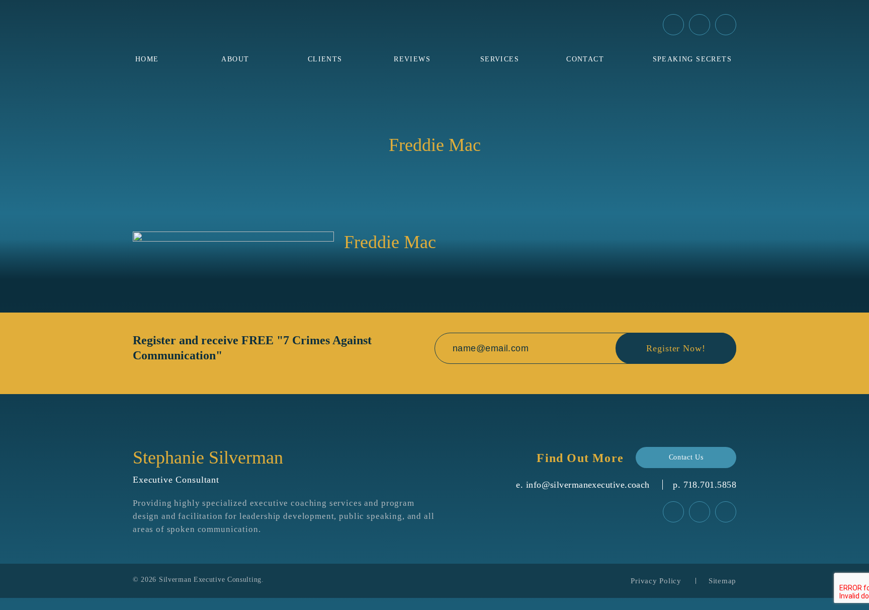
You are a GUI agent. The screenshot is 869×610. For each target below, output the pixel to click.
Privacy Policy (656, 581)
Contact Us (686, 457)
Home (147, 59)
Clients (325, 59)
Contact (585, 59)
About (235, 59)
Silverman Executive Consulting (210, 579)
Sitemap (722, 581)
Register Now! (676, 348)
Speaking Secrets (692, 59)
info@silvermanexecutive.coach (588, 485)
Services (499, 59)
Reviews (412, 59)
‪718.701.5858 (709, 485)
